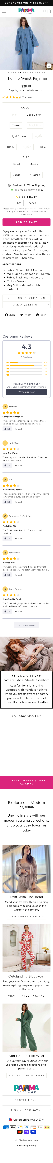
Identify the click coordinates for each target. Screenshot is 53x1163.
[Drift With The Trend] (26, 869)
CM (19, 203)
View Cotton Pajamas (26, 1075)
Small (16, 164)
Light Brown (18, 136)
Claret (16, 125)
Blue (43, 147)
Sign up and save (25, 1109)
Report (18, 429)
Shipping (13, 90)
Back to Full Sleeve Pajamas (28, 782)
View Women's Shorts (26, 916)
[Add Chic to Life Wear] (26, 1028)
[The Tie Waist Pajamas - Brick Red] (15, 752)
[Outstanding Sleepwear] (26, 948)
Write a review (26, 391)
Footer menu (26, 1100)
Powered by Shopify (26, 1145)
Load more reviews (26, 625)
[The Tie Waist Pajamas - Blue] (17, 755)
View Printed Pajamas (26, 996)
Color (26, 107)
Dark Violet (33, 114)
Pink (14, 114)
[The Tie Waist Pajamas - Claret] (11, 752)
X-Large (35, 174)
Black (10, 147)
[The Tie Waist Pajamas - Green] (13, 755)
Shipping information (26, 297)
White (38, 136)
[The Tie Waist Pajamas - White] (6, 755)
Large (16, 174)
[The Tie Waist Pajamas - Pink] (5, 752)
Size (26, 157)
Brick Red (35, 125)
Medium (35, 164)
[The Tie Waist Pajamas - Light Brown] (18, 752)
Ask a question (26, 304)
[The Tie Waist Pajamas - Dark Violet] (8, 752)
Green (27, 147)
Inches (32, 203)
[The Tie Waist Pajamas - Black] (10, 755)
